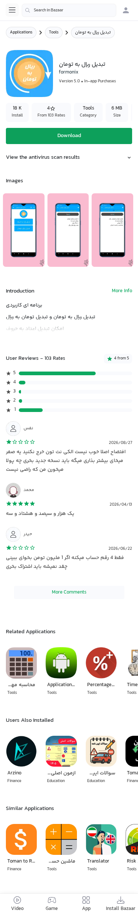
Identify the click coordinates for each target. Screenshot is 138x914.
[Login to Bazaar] (125, 10)
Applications (21, 32)
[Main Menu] (12, 10)
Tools (54, 32)
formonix (68, 72)
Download (69, 135)
